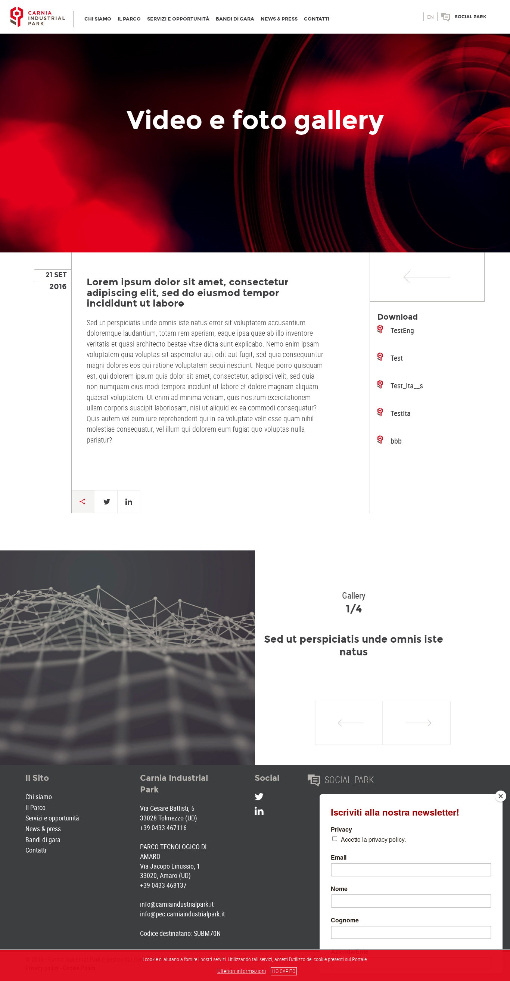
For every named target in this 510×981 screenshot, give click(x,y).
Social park (470, 16)
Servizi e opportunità (52, 817)
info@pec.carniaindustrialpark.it (182, 913)
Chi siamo (38, 796)
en (430, 17)
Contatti (35, 849)
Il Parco (35, 807)
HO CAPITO (283, 971)
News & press (43, 828)
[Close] (500, 796)
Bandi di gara (42, 839)
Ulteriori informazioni (241, 971)
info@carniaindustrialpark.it (177, 904)
